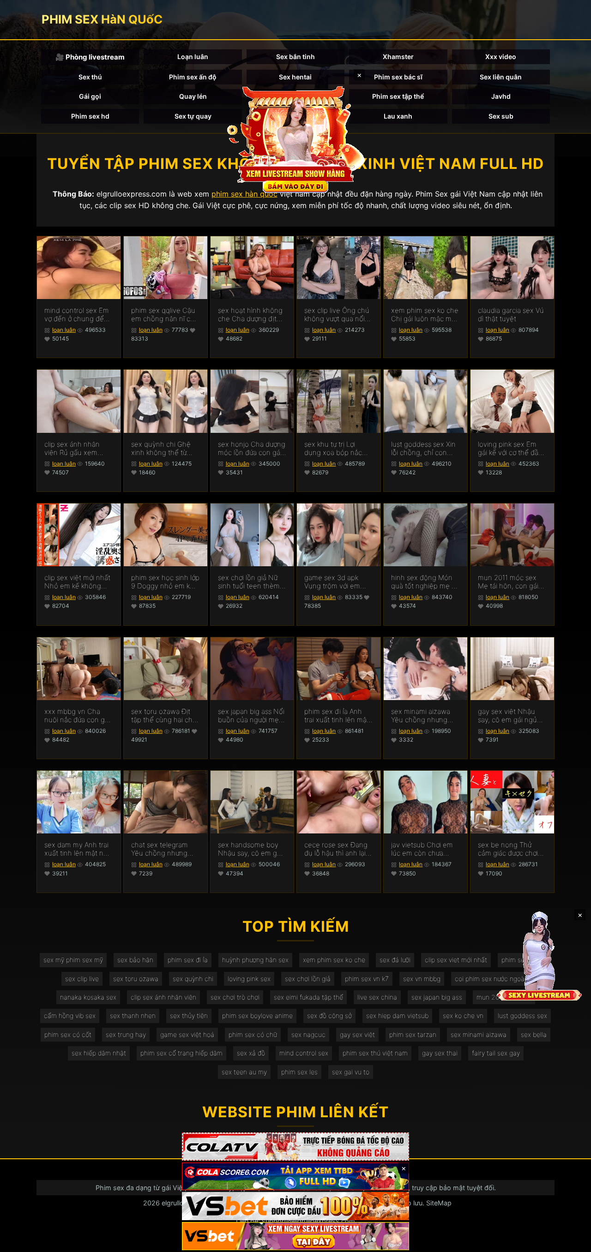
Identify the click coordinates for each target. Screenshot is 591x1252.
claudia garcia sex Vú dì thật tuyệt (511, 314)
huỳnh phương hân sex (255, 960)
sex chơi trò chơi (235, 997)
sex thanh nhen (133, 1015)
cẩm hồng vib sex (70, 1015)
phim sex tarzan (412, 1034)
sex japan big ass (436, 997)
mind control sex (303, 1053)
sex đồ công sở (329, 1015)
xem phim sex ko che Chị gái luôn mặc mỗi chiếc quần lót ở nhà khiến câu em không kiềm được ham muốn (425, 314)
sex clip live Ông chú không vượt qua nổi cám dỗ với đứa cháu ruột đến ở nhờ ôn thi (337, 314)
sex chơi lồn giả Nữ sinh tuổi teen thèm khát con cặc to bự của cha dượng (249, 582)
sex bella (534, 1034)
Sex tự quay (193, 116)
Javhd (501, 96)
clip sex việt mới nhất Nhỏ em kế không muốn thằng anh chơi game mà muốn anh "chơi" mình (78, 582)
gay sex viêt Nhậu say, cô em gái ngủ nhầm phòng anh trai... (507, 715)
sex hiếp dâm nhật (99, 1053)
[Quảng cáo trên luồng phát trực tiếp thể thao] (295, 1236)
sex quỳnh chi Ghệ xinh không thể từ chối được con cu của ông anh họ (165, 448)
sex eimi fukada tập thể (308, 997)
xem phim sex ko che (334, 960)
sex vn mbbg (421, 978)
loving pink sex (249, 978)
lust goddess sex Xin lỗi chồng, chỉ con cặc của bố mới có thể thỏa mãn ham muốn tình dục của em (423, 448)
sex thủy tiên (189, 1015)
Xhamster (398, 56)
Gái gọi (90, 96)
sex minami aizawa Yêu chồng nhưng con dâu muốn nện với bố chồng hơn (421, 715)
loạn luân (64, 329)
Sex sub (500, 116)
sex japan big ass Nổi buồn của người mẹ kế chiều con (251, 715)
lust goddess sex (522, 1015)
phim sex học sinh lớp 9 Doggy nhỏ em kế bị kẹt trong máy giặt (165, 582)
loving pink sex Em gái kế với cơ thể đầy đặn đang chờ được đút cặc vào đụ (510, 448)
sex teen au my (244, 1072)
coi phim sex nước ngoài (490, 978)
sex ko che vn (463, 1015)
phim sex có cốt (67, 1034)
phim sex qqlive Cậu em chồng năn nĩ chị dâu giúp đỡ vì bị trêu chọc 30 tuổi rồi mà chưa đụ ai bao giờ (164, 314)
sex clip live (82, 978)
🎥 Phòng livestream (90, 57)
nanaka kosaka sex (88, 997)
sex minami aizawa (479, 1034)
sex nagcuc (308, 1034)
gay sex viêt (357, 1034)
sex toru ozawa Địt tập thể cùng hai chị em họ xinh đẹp (162, 715)
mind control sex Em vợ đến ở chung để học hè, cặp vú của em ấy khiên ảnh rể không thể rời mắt (76, 314)
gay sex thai (440, 1053)
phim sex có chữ (253, 1034)
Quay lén (193, 96)
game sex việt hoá (187, 1034)
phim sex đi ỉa (188, 960)
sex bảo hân (135, 960)
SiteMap (439, 1203)
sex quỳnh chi (193, 978)
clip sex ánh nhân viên (163, 997)
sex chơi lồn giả (308, 978)
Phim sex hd (90, 116)
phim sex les (299, 1072)
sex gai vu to (350, 1072)
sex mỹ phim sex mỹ (73, 960)
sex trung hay (126, 1034)
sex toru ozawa (135, 978)
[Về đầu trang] (571, 1241)
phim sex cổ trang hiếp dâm (181, 1053)
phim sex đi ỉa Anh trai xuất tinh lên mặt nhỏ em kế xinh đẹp (336, 715)
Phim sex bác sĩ (398, 77)
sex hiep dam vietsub (397, 1015)
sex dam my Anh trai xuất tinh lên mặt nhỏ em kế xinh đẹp (78, 849)
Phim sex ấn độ (193, 77)
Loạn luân (192, 56)
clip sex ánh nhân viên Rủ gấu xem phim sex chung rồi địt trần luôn (74, 448)
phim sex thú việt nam (375, 1053)
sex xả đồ (251, 1053)
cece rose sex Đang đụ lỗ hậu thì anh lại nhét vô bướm (336, 849)
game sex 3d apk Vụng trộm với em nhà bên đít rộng (332, 582)
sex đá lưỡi (395, 960)
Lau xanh (398, 116)
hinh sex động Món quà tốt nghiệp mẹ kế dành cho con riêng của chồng (425, 582)
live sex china (377, 997)
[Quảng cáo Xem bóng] (295, 1146)
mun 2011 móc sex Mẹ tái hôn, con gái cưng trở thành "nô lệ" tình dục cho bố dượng (512, 582)
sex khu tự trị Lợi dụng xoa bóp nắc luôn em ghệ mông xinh (334, 448)
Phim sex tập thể (398, 96)
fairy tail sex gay (496, 1053)
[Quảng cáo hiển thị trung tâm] (295, 138)
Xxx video (500, 56)
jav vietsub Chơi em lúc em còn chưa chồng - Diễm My (422, 849)
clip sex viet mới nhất (456, 960)
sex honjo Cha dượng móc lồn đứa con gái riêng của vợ (251, 448)
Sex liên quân (501, 77)
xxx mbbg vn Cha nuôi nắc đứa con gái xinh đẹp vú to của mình (77, 715)
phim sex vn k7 (367, 978)
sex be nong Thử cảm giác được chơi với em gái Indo (508, 849)
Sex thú (90, 77)
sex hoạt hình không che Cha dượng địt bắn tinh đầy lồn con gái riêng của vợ (250, 314)
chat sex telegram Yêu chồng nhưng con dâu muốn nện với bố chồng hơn (161, 849)
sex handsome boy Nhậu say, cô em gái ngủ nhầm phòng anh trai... (250, 849)
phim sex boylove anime (257, 1015)
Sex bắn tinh (295, 56)
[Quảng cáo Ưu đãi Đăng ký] (295, 1176)
